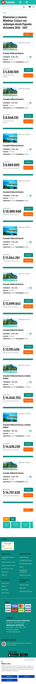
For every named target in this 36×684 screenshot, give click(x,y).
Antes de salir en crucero (8, 562)
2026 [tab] (6, 519)
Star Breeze (6, 57)
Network (3, 586)
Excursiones (4, 572)
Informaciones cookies (25, 564)
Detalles (28, 70)
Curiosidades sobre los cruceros (7, 558)
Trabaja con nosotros (25, 575)
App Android (5, 593)
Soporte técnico (23, 557)
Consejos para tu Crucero (8, 565)
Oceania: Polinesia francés (13, 53)
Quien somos (5, 583)
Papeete (13, 62)
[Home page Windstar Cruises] (30, 57)
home (4, 13)
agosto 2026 (6, 525)
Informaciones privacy (25, 560)
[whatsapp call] (20, 2)
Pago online (22, 588)
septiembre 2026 (15, 525)
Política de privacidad (30, 660)
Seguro (21, 567)
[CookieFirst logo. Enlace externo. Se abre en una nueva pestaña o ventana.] (2, 662)
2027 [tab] (12, 519)
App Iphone (4, 589)
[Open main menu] (33, 7)
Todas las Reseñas (8, 548)
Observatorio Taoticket (25, 591)
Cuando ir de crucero (7, 569)
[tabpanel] (18, 525)
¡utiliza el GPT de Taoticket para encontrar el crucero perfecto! (19, 644)
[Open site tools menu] (33, 2)
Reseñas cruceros (24, 585)
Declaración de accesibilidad (23, 571)
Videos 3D (4, 575)
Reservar (28, 75)
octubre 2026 (25, 525)
